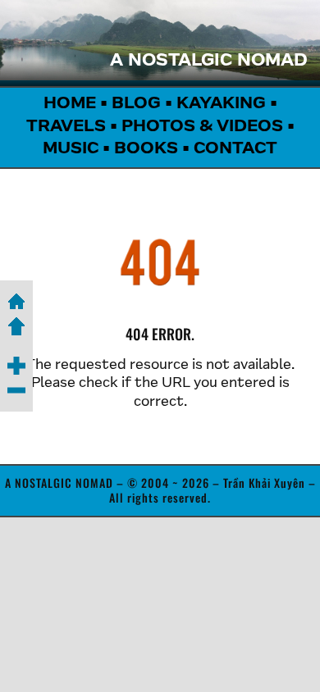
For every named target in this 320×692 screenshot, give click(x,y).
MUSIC (70, 149)
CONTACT (235, 149)
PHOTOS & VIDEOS (202, 127)
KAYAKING (221, 104)
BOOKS (146, 149)
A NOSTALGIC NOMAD (209, 61)
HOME (69, 104)
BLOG (136, 104)
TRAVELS (66, 127)
